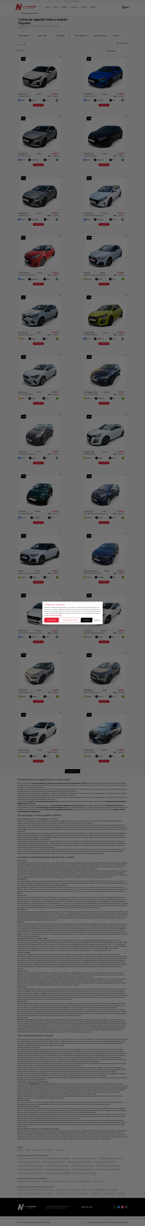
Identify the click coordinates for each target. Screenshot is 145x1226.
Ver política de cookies (55, 615)
